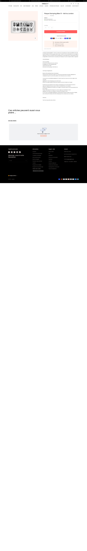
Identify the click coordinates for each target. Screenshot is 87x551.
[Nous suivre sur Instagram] (11, 152)
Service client (51, 151)
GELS (33, 6)
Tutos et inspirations (52, 168)
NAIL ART (62, 6)
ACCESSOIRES (68, 6)
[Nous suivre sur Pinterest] (14, 152)
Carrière (34, 163)
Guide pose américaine (53, 165)
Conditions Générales (37, 155)
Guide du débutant (52, 163)
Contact (50, 161)
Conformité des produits (37, 153)
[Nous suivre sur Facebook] (9, 152)
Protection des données (37, 161)
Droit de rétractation (37, 157)
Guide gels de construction (54, 166)
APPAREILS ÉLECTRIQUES (54, 6)
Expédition (51, 155)
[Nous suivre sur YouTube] (17, 152)
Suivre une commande (53, 157)
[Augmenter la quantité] (51, 28)
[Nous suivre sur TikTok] (20, 152)
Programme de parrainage (38, 166)
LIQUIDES (46, 6)
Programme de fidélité (37, 165)
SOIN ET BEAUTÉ (75, 6)
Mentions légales (36, 159)
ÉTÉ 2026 (10, 6)
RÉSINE (36, 6)
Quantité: (46, 25)
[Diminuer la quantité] (45, 28)
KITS (21, 6)
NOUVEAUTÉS (16, 6)
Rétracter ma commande (38, 170)
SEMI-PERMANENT (26, 6)
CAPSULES (41, 6)
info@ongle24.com (70, 159)
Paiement (50, 159)
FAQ (49, 153)
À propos (34, 151)
